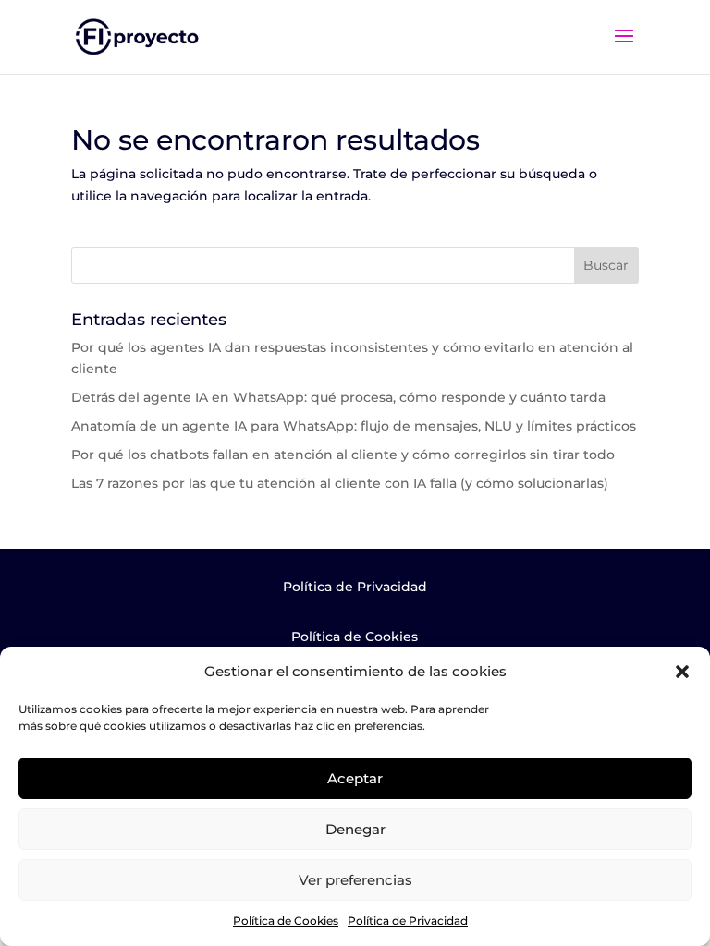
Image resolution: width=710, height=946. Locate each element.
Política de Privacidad (408, 921)
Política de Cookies (285, 921)
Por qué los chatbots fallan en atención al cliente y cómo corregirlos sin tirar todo (343, 454)
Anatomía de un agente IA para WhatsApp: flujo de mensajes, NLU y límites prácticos (353, 426)
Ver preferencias (355, 880)
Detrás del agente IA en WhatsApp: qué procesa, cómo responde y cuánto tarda (338, 397)
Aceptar (355, 778)
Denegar (355, 829)
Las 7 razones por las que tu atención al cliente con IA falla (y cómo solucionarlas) (339, 483)
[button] (682, 671)
